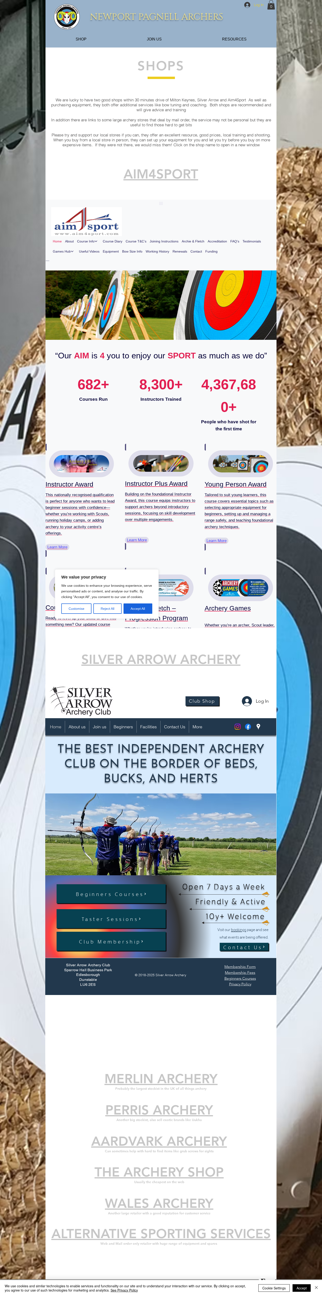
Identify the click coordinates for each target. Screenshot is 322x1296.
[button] (271, 5)
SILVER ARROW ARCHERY (160, 659)
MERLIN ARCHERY (161, 1078)
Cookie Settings (274, 1288)
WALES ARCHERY (159, 1203)
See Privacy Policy (124, 1290)
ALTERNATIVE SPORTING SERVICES (161, 1233)
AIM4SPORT (161, 174)
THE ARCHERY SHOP (159, 1172)
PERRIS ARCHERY (159, 1110)
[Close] (316, 1288)
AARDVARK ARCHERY (159, 1141)
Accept (302, 1288)
